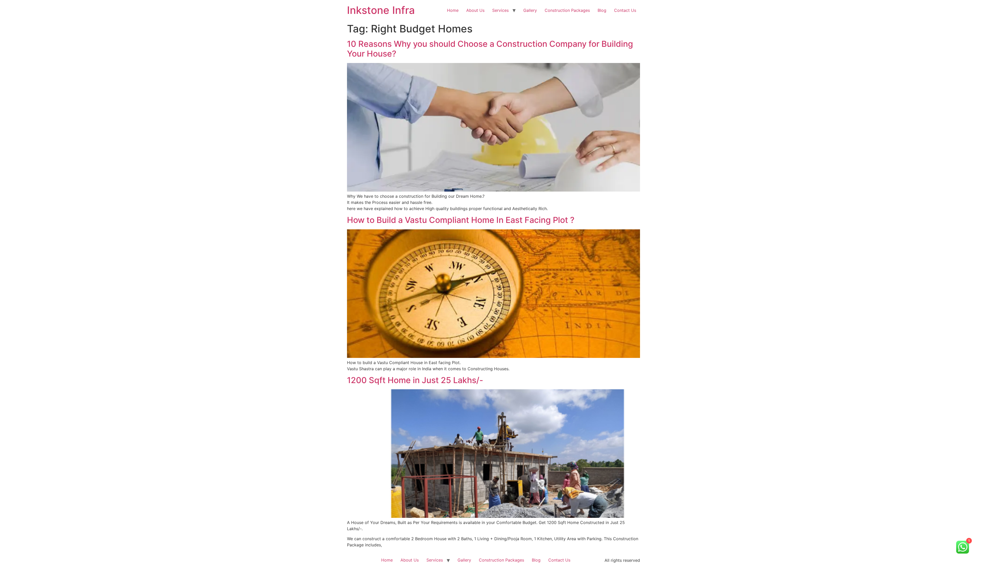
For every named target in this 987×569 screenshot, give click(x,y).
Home (453, 10)
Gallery (530, 10)
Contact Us (625, 10)
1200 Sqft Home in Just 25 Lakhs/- (415, 380)
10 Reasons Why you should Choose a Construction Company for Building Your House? (490, 49)
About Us (475, 10)
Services (500, 10)
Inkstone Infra (381, 10)
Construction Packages (567, 10)
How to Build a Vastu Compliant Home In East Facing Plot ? (460, 220)
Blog (602, 10)
